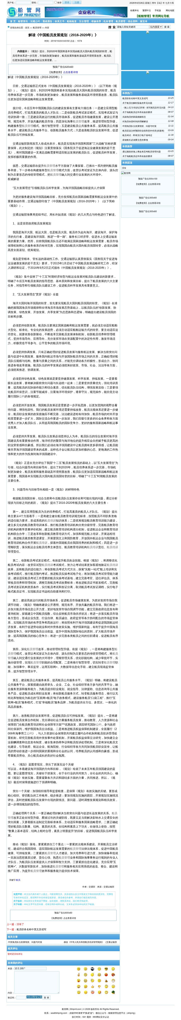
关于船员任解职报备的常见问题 (137, 102)
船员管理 (120, 21)
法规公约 (35, 21)
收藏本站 (134, 10)
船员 (18, 879)
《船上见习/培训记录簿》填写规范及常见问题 (143, 107)
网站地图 (170, 10)
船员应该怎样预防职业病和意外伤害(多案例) (143, 130)
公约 (22, 396)
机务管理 (108, 21)
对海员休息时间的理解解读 (135, 121)
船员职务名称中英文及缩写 (31, 929)
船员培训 (50, 520)
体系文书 (60, 21)
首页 (27, 27)
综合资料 (133, 21)
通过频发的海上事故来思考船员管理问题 (141, 151)
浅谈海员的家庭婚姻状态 (134, 116)
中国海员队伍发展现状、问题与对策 (25, 941)
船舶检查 (72, 21)
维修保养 (96, 21)
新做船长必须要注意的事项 (135, 139)
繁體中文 (146, 10)
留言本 (143, 21)
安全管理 (84, 21)
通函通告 (47, 21)
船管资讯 (23, 21)
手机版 (158, 10)
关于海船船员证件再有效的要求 (137, 112)
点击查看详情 (70, 72)
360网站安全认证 (101, 1016)
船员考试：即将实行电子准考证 (137, 135)
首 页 (13, 21)
